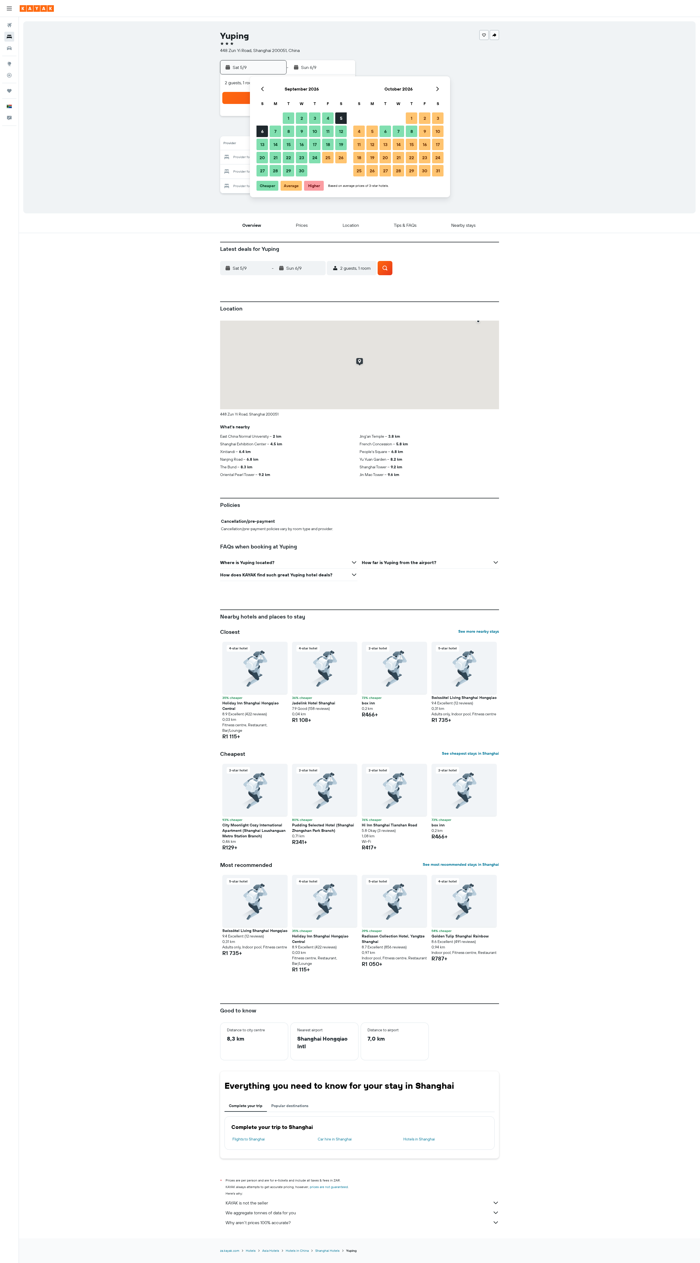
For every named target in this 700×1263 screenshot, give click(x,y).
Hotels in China (297, 1251)
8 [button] (288, 131)
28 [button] (275, 170)
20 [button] (262, 157)
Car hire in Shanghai (335, 1139)
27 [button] (262, 170)
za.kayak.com (229, 1251)
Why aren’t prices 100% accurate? (258, 1222)
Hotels (251, 1251)
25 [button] (327, 157)
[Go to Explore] (9, 63)
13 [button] (262, 144)
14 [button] (275, 144)
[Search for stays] (9, 36)
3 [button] (315, 118)
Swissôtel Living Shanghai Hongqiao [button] (464, 697)
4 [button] (328, 118)
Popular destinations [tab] (289, 1105)
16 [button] (302, 144)
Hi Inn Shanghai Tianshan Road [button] (389, 825)
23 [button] (301, 157)
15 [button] (289, 144)
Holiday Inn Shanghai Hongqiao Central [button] (250, 706)
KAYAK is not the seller (247, 1203)
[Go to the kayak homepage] (37, 8)
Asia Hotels (270, 1251)
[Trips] (9, 90)
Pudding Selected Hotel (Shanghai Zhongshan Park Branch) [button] (323, 828)
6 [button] (262, 131)
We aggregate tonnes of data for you (261, 1212)
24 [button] (314, 157)
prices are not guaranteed (329, 1187)
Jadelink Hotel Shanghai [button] (313, 703)
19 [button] (341, 144)
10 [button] (315, 131)
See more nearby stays (478, 631)
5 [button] (341, 118)
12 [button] (341, 131)
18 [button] (328, 144)
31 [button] (438, 170)
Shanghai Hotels (327, 1251)
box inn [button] (368, 703)
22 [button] (288, 157)
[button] (9, 8)
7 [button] (275, 131)
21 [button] (275, 157)
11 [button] (327, 131)
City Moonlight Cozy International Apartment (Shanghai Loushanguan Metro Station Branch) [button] (253, 830)
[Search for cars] (9, 48)
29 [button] (288, 170)
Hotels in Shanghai (419, 1139)
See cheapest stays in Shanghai (470, 753)
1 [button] (288, 118)
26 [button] (341, 157)
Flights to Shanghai (248, 1139)
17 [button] (315, 144)
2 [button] (302, 118)
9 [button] (302, 131)
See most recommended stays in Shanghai (461, 864)
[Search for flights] (9, 25)
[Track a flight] (9, 75)
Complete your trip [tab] (245, 1105)
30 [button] (301, 170)
